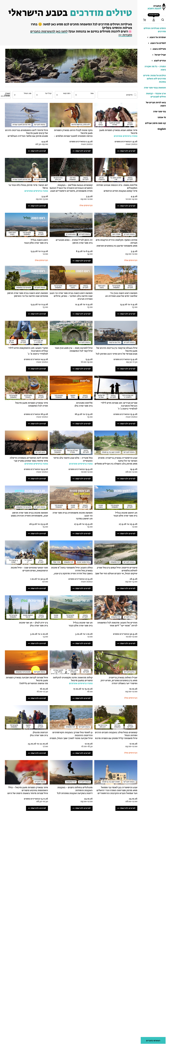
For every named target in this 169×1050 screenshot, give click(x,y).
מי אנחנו (162, 117)
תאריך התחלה (7, 94)
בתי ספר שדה (159, 112)
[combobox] (84, 95)
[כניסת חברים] (153, 19)
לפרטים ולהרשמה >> (126, 151)
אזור (92, 93)
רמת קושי (66, 93)
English (162, 129)
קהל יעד (48, 93)
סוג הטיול (27, 93)
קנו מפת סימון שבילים (155, 123)
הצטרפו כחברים (153, 1041)
